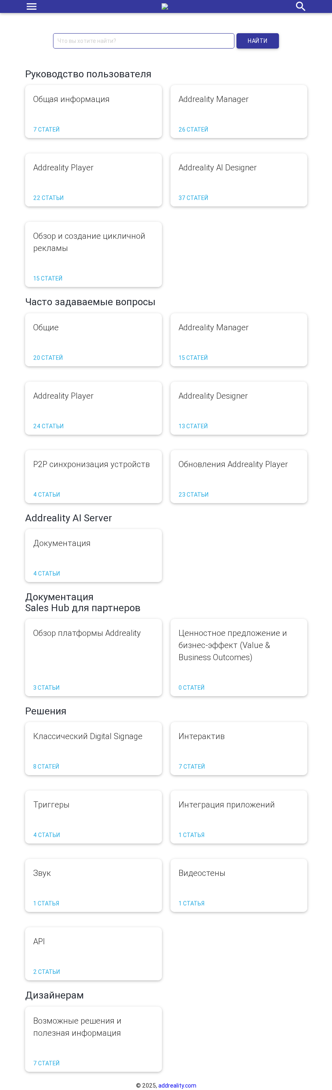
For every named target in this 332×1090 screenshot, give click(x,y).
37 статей (193, 198)
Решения (45, 711)
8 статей (46, 766)
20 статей (48, 357)
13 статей (193, 426)
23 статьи (194, 494)
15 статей (47, 278)
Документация (59, 597)
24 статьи (48, 426)
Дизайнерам (54, 995)
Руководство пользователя (88, 74)
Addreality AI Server (68, 518)
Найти (258, 41)
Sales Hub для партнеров (82, 608)
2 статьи (46, 971)
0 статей (191, 687)
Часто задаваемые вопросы (90, 302)
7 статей (46, 129)
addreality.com (177, 1085)
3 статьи (46, 687)
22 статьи (48, 198)
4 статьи (46, 494)
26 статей (193, 129)
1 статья (191, 835)
